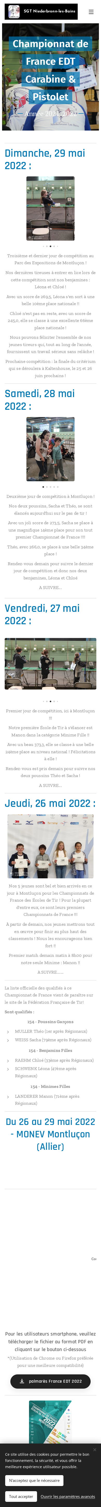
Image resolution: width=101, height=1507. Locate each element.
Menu (91, 11)
